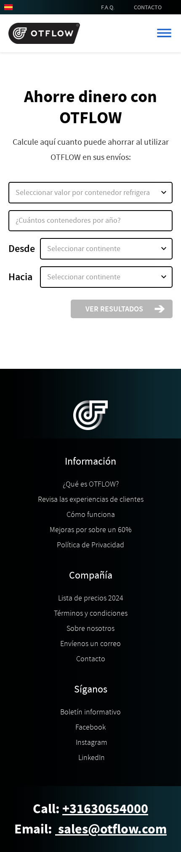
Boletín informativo (90, 712)
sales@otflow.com (111, 829)
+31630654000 (105, 809)
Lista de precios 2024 (90, 598)
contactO (148, 7)
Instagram (90, 742)
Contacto (90, 658)
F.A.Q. (107, 7)
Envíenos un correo (90, 643)
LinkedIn (91, 757)
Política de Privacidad (90, 544)
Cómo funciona (91, 514)
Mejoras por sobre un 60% (90, 529)
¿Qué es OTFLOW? (91, 484)
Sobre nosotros (90, 628)
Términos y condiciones (91, 613)
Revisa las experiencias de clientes (91, 499)
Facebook (90, 727)
